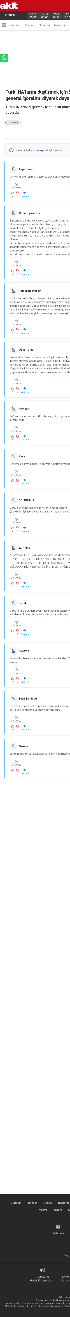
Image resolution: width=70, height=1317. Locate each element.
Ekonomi (44, 25)
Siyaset (30, 25)
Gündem (15, 25)
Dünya (47, 1202)
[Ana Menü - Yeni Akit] (4, 25)
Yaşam (57, 1209)
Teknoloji (60, 25)
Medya (43, 1209)
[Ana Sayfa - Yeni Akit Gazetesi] (9, 5)
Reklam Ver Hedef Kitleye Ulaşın (42, 1278)
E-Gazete (58, 1233)
